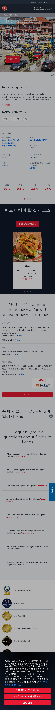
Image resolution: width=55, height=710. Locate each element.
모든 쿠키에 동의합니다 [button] (27, 690)
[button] (27, 702)
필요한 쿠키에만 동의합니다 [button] (27, 696)
